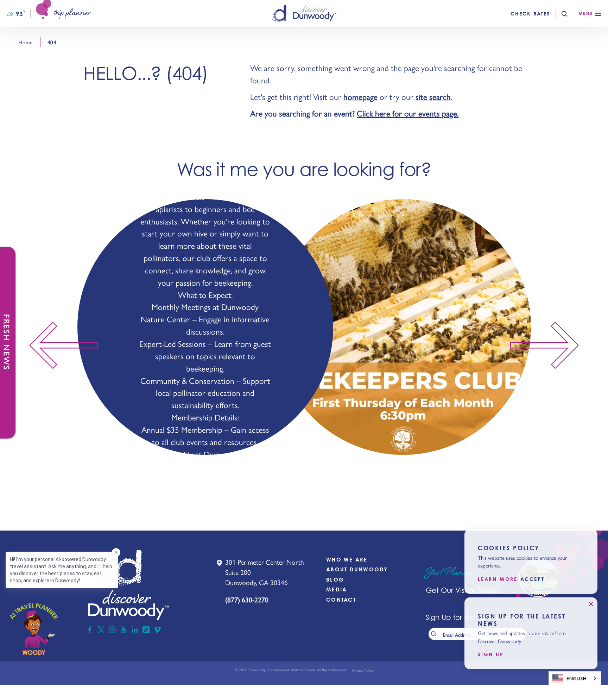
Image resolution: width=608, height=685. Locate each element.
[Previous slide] (60, 345)
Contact (341, 599)
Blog (335, 579)
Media (336, 589)
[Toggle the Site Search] (570, 14)
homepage (360, 96)
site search (433, 96)
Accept (532, 579)
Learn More (498, 579)
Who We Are (347, 559)
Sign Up (491, 654)
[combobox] (575, 678)
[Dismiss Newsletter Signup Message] (590, 604)
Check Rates (530, 13)
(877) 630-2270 (246, 599)
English (576, 678)
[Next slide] (548, 345)
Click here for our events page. (407, 113)
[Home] (304, 13)
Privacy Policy (363, 670)
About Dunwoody (357, 569)
